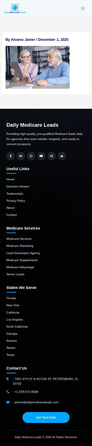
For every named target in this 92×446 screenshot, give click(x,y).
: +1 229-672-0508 (25, 391)
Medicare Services (18, 238)
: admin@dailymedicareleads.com (36, 402)
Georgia (11, 333)
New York (12, 305)
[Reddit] (62, 156)
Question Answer (17, 186)
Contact (11, 214)
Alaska (10, 347)
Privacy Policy (15, 200)
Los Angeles (14, 319)
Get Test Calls (46, 417)
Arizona (11, 340)
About (10, 207)
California (12, 312)
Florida (11, 298)
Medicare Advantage (20, 267)
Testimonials (14, 193)
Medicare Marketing (19, 245)
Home (10, 179)
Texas (10, 354)
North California (17, 326)
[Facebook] (10, 156)
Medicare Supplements (22, 260)
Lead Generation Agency (23, 253)
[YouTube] (41, 156)
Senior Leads (15, 274)
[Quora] (51, 156)
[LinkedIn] (21, 156)
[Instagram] (31, 156)
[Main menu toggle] (83, 8)
